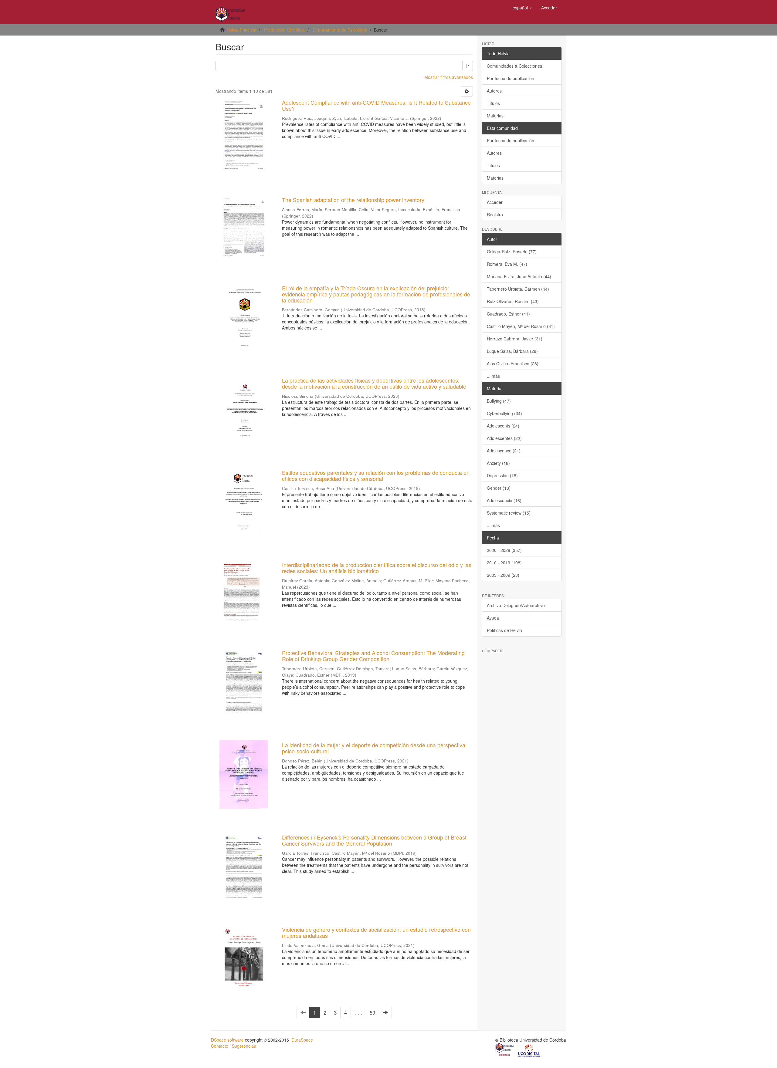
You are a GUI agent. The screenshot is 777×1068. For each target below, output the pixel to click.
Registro (495, 214)
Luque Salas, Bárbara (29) (512, 351)
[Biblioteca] (505, 1050)
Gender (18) (499, 488)
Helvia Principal (241, 30)
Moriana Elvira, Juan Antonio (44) (519, 276)
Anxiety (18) (498, 463)
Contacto (219, 1046)
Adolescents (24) (503, 426)
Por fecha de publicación (510, 78)
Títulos (493, 103)
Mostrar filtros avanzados (448, 77)
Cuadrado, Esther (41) (508, 314)
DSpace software (227, 1040)
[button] (522, 7)
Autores (494, 91)
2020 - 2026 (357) (504, 550)
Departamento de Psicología (340, 30)
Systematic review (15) (509, 513)
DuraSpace (302, 1040)
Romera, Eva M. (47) (507, 264)
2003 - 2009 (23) (503, 575)
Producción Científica (284, 30)
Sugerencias (244, 1046)
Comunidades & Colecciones (514, 66)
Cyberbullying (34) (504, 413)
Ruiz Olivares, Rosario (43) (513, 301)
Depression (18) (502, 475)
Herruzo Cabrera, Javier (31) (514, 339)
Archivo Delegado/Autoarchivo (516, 605)
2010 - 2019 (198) (504, 562)
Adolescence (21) (504, 451)
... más (493, 376)
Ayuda (493, 618)
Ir (467, 66)
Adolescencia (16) (504, 500)
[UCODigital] (529, 1050)
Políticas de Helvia (504, 630)
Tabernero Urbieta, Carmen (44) (518, 289)
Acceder (495, 202)
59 (372, 1012)
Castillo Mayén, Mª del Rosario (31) (521, 326)
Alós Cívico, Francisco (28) (512, 363)
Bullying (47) (499, 401)
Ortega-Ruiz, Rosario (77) (512, 251)
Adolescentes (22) (504, 438)
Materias (495, 116)
